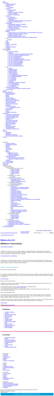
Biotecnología (14, 186)
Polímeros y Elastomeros (16, 212)
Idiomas (7, 95)
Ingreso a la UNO (8, 315)
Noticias (5, 137)
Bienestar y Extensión (7, 91)
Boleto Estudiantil (9, 161)
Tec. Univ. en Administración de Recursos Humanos (19, 59)
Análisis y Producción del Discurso (18, 181)
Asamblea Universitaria (11, 4)
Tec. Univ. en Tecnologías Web (14, 64)
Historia (7, 43)
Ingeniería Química (12, 70)
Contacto (8, 45)
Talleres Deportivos (9, 342)
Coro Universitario (10, 97)
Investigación (6, 113)
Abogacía (10, 68)
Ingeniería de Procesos (15, 204)
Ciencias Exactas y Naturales (14, 29)
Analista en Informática (13, 51)
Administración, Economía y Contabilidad (17, 24)
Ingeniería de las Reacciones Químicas (19, 209)
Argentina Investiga (7, 386)
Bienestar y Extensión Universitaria (15, 12)
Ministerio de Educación (8, 382)
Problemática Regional (15, 180)
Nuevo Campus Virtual (8, 162)
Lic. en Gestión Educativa (13, 84)
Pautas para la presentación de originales (14, 135)
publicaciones (8, 132)
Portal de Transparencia (8, 226)
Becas (7, 150)
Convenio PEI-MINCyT (11, 126)
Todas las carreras (9, 89)
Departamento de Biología (13, 220)
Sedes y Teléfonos (7, 373)
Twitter (4, 375)
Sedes (7, 40)
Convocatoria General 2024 (11, 120)
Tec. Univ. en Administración (14, 57)
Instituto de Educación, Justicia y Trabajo (16, 36)
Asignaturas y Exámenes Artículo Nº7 (16, 158)
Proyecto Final (14, 202)
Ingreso (4, 90)
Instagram (5, 377)
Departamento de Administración (15, 221)
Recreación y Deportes (10, 102)
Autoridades (11, 7)
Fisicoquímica (14, 189)
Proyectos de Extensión (11, 106)
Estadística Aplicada (15, 173)
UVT (4, 129)
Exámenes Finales (8, 319)
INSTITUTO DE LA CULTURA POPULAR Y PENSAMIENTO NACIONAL (25, 32)
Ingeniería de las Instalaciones (17, 206)
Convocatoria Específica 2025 (12, 115)
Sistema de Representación (16, 196)
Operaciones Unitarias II (16, 192)
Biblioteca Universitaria (10, 325)
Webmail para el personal (8, 378)
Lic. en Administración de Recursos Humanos (18, 75)
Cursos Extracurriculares (11, 101)
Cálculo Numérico (15, 171)
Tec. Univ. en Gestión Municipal (15, 56)
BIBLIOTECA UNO (12, 152)
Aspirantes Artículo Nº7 (11, 156)
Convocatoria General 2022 (11, 121)
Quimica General (14, 214)
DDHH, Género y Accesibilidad (12, 100)
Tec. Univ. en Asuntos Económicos (15, 61)
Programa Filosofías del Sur (10, 347)
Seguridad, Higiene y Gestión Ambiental (19, 188)
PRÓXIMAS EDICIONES (11, 134)
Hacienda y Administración (14, 14)
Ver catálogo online (5, 278)
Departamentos (9, 23)
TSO (12, 208)
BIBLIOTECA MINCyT (13, 154)
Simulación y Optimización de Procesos (19, 198)
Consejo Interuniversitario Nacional (10, 385)
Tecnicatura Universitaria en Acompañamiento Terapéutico (20, 53)
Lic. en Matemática (12, 86)
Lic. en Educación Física (13, 83)
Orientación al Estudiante (11, 99)
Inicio (4, 1)
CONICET (5, 387)
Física (12, 174)
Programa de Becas (10, 94)
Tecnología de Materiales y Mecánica (19, 211)
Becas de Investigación (10, 122)
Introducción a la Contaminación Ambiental (20, 187)
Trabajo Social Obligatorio (10, 321)
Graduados (8, 105)
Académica (10, 11)
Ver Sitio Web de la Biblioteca (7, 246)
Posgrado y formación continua (12, 87)
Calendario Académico (10, 143)
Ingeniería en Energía (12, 69)
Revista (7, 110)
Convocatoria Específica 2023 (12, 116)
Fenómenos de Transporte (16, 195)
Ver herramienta (4, 302)
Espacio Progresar (9, 108)
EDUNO (5, 131)
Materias (7, 147)
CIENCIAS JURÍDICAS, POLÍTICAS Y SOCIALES (19, 20)
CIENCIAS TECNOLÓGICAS (15, 21)
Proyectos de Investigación (10, 341)
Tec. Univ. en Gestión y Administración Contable (18, 55)
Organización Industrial (16, 200)
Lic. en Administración (13, 74)
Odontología (11, 81)
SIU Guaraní (8, 148)
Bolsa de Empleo (8, 326)
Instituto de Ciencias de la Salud (15, 34)
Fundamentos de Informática (17, 183)
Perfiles (7, 42)
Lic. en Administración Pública (14, 76)
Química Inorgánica (15, 215)
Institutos (8, 31)
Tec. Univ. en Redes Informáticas (15, 63)
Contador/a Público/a (12, 72)
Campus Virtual (9, 149)
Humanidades (11, 19)
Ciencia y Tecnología (12, 13)
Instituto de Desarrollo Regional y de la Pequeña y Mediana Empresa (22, 37)
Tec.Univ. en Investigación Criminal (15, 65)
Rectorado (8, 6)
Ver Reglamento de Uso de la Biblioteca (9, 255)
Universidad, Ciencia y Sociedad (18, 179)
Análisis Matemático (15, 169)
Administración (11, 17)
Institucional (5, 2)
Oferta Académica (7, 49)
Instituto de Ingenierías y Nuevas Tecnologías (17, 33)
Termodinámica (14, 205)
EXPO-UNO (8, 109)
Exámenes (8, 145)
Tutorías (6, 345)
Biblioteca (8, 151)
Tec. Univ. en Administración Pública (16, 58)
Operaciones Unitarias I (16, 190)
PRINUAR (8, 125)
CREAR (10, 39)
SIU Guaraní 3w (8, 316)
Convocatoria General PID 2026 (12, 114)
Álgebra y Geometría (15, 170)
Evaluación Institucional (11, 46)
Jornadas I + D (9, 119)
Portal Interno (6, 379)
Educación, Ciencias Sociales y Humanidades (17, 26)
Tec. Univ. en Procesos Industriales (15, 62)
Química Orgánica (15, 217)
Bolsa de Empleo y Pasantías (12, 103)
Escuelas (7, 15)
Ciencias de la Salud (12, 18)
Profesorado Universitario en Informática (16, 82)
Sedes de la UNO (8, 323)
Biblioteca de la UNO (8, 240)
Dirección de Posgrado (10, 30)
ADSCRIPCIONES (10, 127)
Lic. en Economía (12, 77)
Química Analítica (15, 218)
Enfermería (10, 52)
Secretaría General (12, 9)
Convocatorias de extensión (14, 107)
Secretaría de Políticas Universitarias (10, 384)
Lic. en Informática (12, 80)
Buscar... (36, 232)
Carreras (6, 313)
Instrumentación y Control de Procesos (19, 194)
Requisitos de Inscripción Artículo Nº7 (16, 157)
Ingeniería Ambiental (12, 71)
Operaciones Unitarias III (16, 193)
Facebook (5, 374)
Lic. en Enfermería (12, 78)
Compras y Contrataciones (11, 44)
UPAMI (7, 96)
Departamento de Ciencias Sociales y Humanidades (19, 224)
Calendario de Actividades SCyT (12, 128)
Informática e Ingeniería (13, 27)
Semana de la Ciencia (10, 118)
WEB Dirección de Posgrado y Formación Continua (19, 88)
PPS (12, 207)
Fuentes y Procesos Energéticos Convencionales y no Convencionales (25, 199)
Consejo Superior (9, 5)
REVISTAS (8, 133)
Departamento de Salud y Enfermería (16, 223)
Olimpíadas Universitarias (11, 112)
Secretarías (8, 8)
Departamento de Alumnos (11, 144)
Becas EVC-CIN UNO (11, 124)
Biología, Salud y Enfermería (14, 25)
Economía (13, 176)
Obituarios (8, 48)
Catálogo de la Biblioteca (13, 155)
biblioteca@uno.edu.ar (21, 286)
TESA (12, 201)
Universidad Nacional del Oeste (7, 235)
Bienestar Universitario (10, 93)
